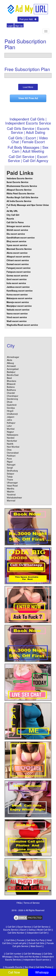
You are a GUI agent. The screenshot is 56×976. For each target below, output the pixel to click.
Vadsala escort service (18, 309)
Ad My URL (12, 210)
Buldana (11, 386)
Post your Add (26, 19)
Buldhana (11, 389)
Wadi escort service (17, 321)
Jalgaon (10, 416)
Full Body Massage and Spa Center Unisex (28, 206)
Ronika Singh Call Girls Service (22, 197)
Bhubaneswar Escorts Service (22, 185)
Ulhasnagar (12, 482)
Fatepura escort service (19, 271)
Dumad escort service (18, 264)
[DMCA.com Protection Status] (28, 917)
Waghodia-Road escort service (22, 324)
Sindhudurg (12, 470)
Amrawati (11, 365)
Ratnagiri (11, 464)
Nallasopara (12, 434)
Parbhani (11, 455)
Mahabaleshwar (14, 497)
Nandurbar (12, 440)
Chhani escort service (18, 260)
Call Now (14, 972)
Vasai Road (12, 485)
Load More (28, 87)
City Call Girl (13, 214)
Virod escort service (17, 317)
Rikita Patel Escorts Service (20, 193)
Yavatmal (11, 494)
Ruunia (10, 218)
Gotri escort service (17, 279)
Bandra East (13, 374)
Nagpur (10, 431)
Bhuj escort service (16, 241)
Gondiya (11, 407)
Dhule (9, 401)
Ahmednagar (13, 356)
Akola (9, 359)
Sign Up (19, 25)
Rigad (9, 461)
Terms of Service (32, 902)
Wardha (10, 488)
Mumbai (10, 428)
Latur (9, 425)
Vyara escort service (17, 245)
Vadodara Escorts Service (20, 178)
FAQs (19, 902)
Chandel (11, 392)
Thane (10, 479)
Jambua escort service (18, 286)
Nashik (10, 443)
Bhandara (11, 380)
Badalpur (11, 371)
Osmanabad (13, 452)
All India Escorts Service (19, 201)
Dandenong (12, 398)
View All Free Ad (28, 98)
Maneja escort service (18, 302)
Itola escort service (16, 283)
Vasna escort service (17, 313)
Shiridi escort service (17, 229)
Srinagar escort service (18, 226)
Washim (10, 491)
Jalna (9, 419)
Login (10, 25)
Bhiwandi (11, 383)
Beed (9, 377)
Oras (9, 449)
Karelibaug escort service (20, 290)
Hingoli (10, 410)
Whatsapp (42, 972)
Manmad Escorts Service (19, 248)
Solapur (10, 473)
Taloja (10, 476)
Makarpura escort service (19, 298)
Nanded (10, 437)
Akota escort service (17, 252)
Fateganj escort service (18, 267)
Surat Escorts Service (17, 182)
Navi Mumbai (13, 446)
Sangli (10, 467)
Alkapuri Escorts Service (19, 189)
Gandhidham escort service (21, 237)
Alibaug (10, 362)
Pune (9, 458)
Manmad (11, 500)
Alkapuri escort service (18, 256)
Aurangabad (13, 368)
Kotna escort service (17, 294)
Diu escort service (16, 233)
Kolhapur (11, 422)
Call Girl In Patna (15, 222)
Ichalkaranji (12, 413)
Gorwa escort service (17, 275)
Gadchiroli (11, 404)
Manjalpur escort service (19, 305)
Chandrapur (12, 395)
